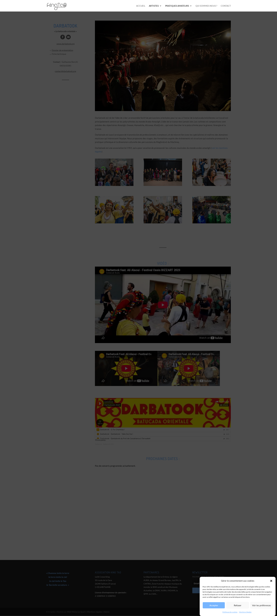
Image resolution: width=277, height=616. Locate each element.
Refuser (237, 605)
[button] (271, 580)
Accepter (213, 605)
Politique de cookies (229, 612)
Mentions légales (245, 612)
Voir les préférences (261, 605)
